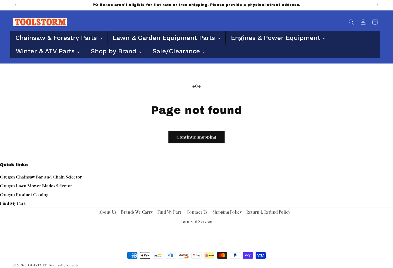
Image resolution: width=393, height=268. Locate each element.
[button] (351, 22)
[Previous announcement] (15, 5)
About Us (107, 212)
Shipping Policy (227, 212)
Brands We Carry (136, 212)
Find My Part (13, 203)
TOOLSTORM (37, 265)
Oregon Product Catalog (24, 194)
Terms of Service (197, 221)
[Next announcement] (378, 5)
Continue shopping (196, 137)
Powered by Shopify (63, 265)
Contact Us (197, 212)
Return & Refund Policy (268, 212)
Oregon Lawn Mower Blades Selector (36, 185)
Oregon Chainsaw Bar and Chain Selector (41, 176)
